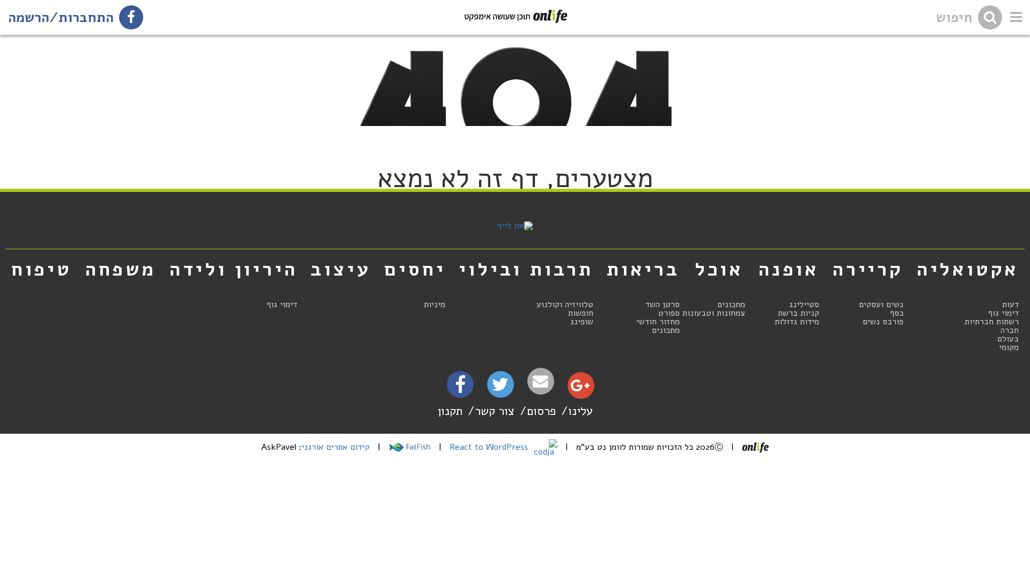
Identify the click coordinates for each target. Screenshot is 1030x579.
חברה (1009, 330)
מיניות (434, 304)
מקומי (1009, 347)
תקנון (450, 411)
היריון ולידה (234, 269)
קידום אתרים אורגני (335, 447)
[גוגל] (580, 388)
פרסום (541, 411)
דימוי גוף (1003, 313)
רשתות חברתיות (992, 322)
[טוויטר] (500, 388)
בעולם (1008, 339)
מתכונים (731, 304)
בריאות (643, 269)
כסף (896, 313)
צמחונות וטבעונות (713, 313)
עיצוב (341, 269)
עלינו (580, 411)
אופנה (789, 269)
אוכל (719, 269)
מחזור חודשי (658, 322)
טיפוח (41, 269)
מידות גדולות (797, 322)
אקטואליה (968, 269)
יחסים (414, 269)
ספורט (669, 313)
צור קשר (494, 411)
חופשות (580, 313)
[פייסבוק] (460, 388)
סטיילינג (804, 304)
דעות (1010, 304)
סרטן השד (662, 304)
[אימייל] (540, 381)
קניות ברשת (798, 313)
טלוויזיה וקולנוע (564, 304)
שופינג (581, 322)
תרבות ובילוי (526, 269)
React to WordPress (490, 447)
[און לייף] (515, 226)
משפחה (120, 269)
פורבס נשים (883, 322)
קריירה (868, 269)
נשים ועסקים (881, 304)
